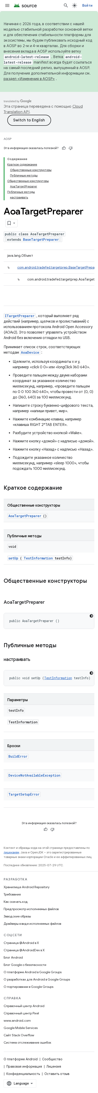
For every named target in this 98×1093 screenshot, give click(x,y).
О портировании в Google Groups (28, 987)
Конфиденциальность (23, 1074)
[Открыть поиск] (66, 5)
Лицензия (53, 1066)
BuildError (17, 756)
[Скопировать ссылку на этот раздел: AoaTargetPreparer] (50, 602)
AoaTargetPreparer (24, 516)
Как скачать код (16, 902)
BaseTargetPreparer (41, 239)
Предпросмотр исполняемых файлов (31, 909)
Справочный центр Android (24, 1006)
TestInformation (38, 558)
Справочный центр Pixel (21, 1013)
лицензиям (11, 852)
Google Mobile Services (21, 1028)
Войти (87, 5)
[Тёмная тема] (91, 616)
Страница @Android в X (21, 943)
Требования (12, 894)
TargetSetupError (23, 794)
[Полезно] (63, 148)
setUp (13, 558)
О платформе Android (21, 1059)
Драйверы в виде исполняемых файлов (32, 924)
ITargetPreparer (19, 316)
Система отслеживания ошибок (27, 1042)
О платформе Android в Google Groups (33, 972)
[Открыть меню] (7, 5)
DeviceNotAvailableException (34, 775)
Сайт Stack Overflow (19, 1035)
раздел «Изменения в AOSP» (29, 79)
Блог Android (13, 957)
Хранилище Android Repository (26, 887)
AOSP (7, 139)
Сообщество (52, 1059)
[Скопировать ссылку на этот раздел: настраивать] (35, 660)
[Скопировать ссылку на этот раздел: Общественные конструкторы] (8, 588)
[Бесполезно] (70, 148)
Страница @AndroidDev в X (24, 950)
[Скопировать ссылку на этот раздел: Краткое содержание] (68, 488)
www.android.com (17, 1020)
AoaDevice (30, 352)
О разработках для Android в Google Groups (37, 979)
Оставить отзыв (57, 1074)
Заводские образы (17, 916)
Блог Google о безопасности (25, 965)
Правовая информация (24, 1066)
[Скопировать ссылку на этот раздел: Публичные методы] (62, 646)
